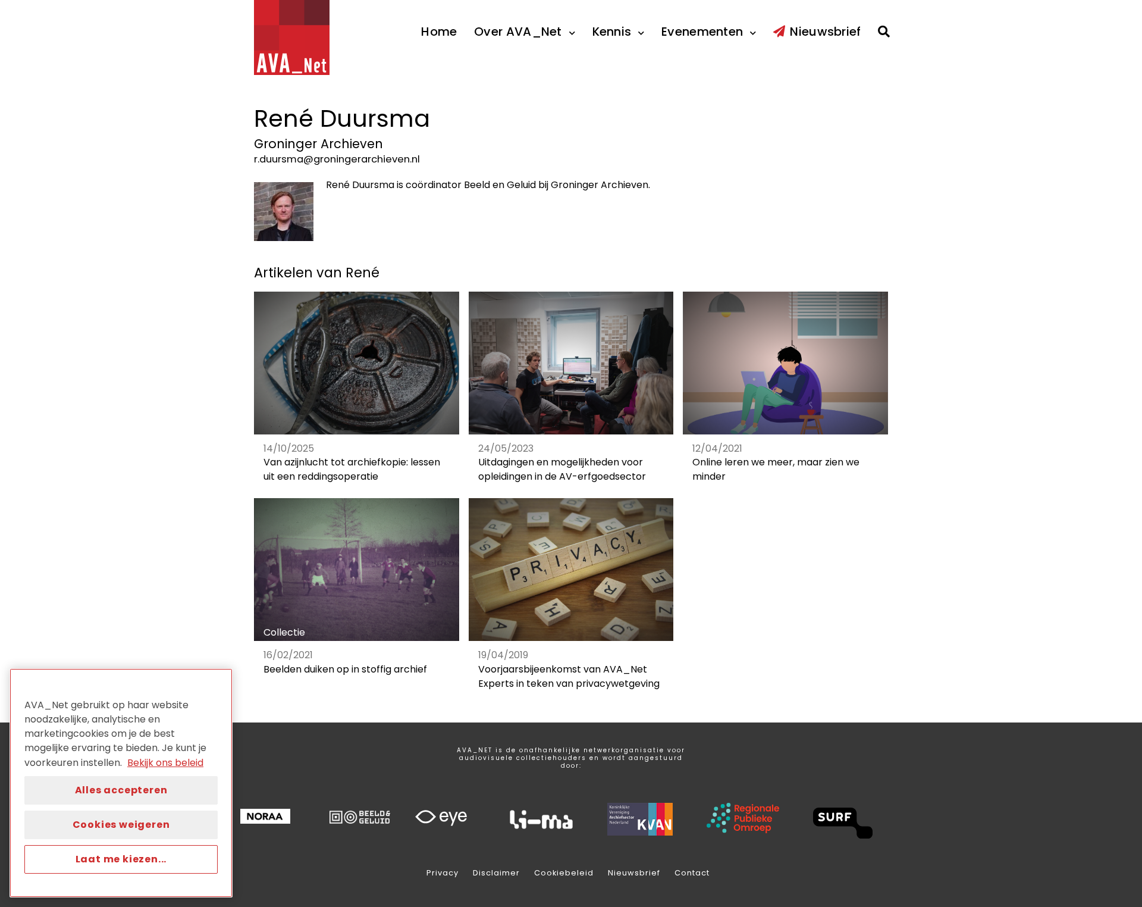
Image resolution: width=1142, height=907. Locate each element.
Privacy (442, 873)
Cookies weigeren (121, 824)
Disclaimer (496, 873)
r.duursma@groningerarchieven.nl (337, 159)
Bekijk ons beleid (165, 763)
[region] (121, 782)
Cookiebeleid (564, 873)
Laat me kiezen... (121, 859)
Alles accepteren (121, 790)
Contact (692, 873)
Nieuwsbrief (634, 873)
